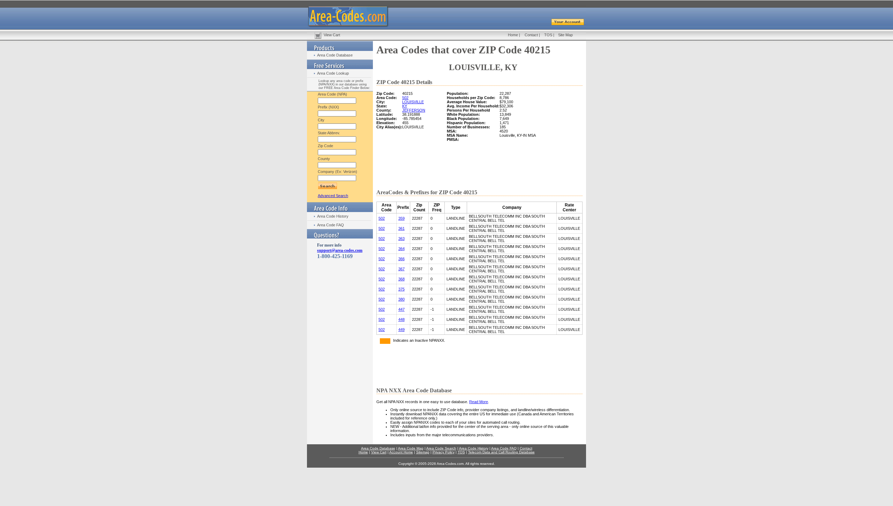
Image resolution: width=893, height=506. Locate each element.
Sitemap (422, 452)
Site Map (565, 35)
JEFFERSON (413, 110)
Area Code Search (441, 448)
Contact (531, 35)
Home (513, 35)
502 (405, 98)
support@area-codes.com (339, 250)
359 (401, 218)
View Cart (332, 35)
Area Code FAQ (330, 225)
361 (401, 228)
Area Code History (332, 216)
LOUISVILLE (413, 102)
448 (401, 319)
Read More (478, 402)
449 (401, 329)
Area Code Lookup (333, 73)
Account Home (401, 452)
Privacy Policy (444, 452)
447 (401, 309)
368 (401, 279)
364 (401, 249)
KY (404, 106)
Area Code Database (335, 55)
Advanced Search (333, 196)
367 (401, 269)
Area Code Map (410, 448)
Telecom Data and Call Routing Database (501, 452)
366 (401, 259)
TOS (548, 35)
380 (401, 299)
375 (401, 289)
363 (401, 238)
